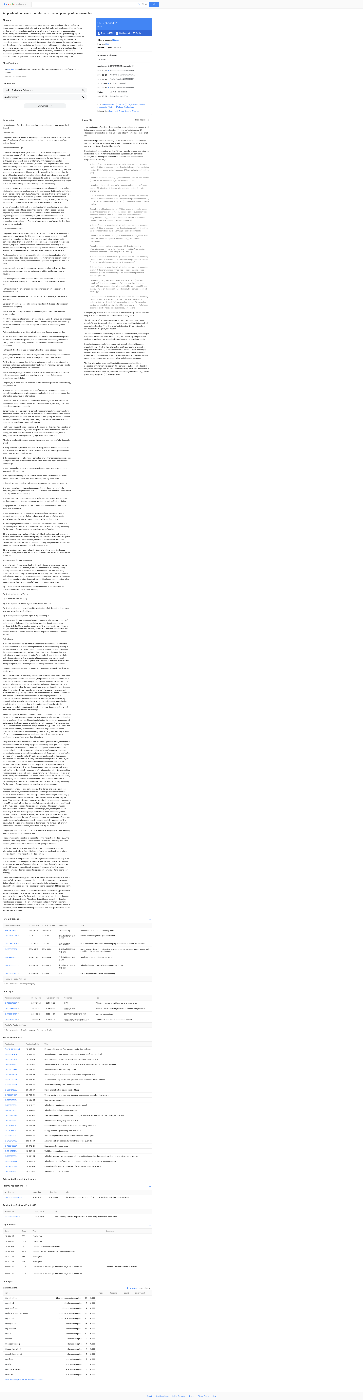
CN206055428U (11, 1131)
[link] (45, 71)
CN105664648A (11, 1054)
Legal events (133, 104)
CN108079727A (11, 1161)
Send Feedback (162, 1396)
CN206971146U (11, 1120)
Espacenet (113, 111)
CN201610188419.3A (13, 1197)
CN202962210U (11, 1100)
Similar (138, 33)
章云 (107, 44)
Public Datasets (178, 1396)
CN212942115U (11, 1141)
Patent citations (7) (109, 104)
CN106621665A (11, 1085)
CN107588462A (11, 1008)
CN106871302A (11, 1003)
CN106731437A (11, 1095)
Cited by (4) (122, 104)
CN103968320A (11, 949)
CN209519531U (11, 1105)
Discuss (135, 111)
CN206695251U (11, 1171)
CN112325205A (11, 1019)
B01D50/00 (12, 69)
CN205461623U (11, 973)
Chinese (115, 40)
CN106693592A (11, 1075)
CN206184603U (11, 1126)
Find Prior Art (124, 33)
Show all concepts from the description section (24, 1379)
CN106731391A (11, 1080)
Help (214, 1396)
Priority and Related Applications (121, 107)
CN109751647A (11, 1166)
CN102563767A (11, 944)
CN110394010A (11, 1014)
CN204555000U (11, 965)
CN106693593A (11, 1059)
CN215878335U (11, 1064)
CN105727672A (11, 1115)
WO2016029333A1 (12, 1049)
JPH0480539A (11, 930)
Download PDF (107, 33)
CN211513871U (11, 1136)
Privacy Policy (203, 1396)
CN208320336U (11, 1156)
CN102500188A (11, 1069)
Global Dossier (125, 111)
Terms (191, 1396)
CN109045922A (11, 1146)
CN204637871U (11, 1151)
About (149, 1396)
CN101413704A (11, 936)
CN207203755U (11, 1110)
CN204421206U (11, 957)
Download (133, 1288)
